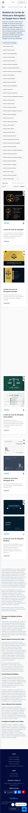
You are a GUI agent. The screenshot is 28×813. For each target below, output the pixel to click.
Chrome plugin (14, 773)
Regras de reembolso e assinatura (14, 766)
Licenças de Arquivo (14, 757)
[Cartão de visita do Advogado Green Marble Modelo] (14, 392)
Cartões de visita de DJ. (8, 89)
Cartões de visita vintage (8, 171)
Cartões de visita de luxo (8, 118)
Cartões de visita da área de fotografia (11, 143)
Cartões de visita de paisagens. (9, 114)
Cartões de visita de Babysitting (10, 53)
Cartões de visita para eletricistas (10, 93)
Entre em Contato (14, 776)
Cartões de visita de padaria (9, 57)
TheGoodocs (11, 577)
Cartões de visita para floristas (9, 107)
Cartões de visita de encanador (9, 146)
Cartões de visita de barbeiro (9, 60)
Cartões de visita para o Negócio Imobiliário (12, 150)
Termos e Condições (14, 759)
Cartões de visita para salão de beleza (11, 68)
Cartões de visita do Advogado (9, 43)
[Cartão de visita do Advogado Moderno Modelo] (14, 516)
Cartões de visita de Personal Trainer (11, 139)
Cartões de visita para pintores (9, 136)
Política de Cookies (14, 764)
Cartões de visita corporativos (9, 82)
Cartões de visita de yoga (8, 178)
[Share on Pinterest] (24, 191)
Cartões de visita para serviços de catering (12, 71)
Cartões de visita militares (8, 128)
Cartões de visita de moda (8, 100)
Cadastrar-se (22, 2)
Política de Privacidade (14, 761)
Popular (22, 186)
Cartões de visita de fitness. (9, 103)
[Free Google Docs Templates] (3, 7)
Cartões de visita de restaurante (10, 153)
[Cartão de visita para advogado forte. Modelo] (14, 456)
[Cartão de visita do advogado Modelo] (14, 207)
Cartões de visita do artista (9, 50)
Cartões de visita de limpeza (9, 78)
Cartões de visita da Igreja (8, 75)
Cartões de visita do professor (9, 168)
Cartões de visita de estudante (9, 161)
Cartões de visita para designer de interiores (12, 110)
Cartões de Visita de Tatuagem (9, 164)
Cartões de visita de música (9, 132)
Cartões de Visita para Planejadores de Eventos (13, 96)
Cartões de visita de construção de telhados (12, 157)
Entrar (13, 2)
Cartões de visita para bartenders (10, 64)
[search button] (25, 7)
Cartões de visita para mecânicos (10, 121)
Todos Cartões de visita (8, 46)
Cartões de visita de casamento (10, 175)
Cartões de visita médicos (8, 125)
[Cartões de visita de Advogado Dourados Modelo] (14, 267)
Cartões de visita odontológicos (10, 85)
